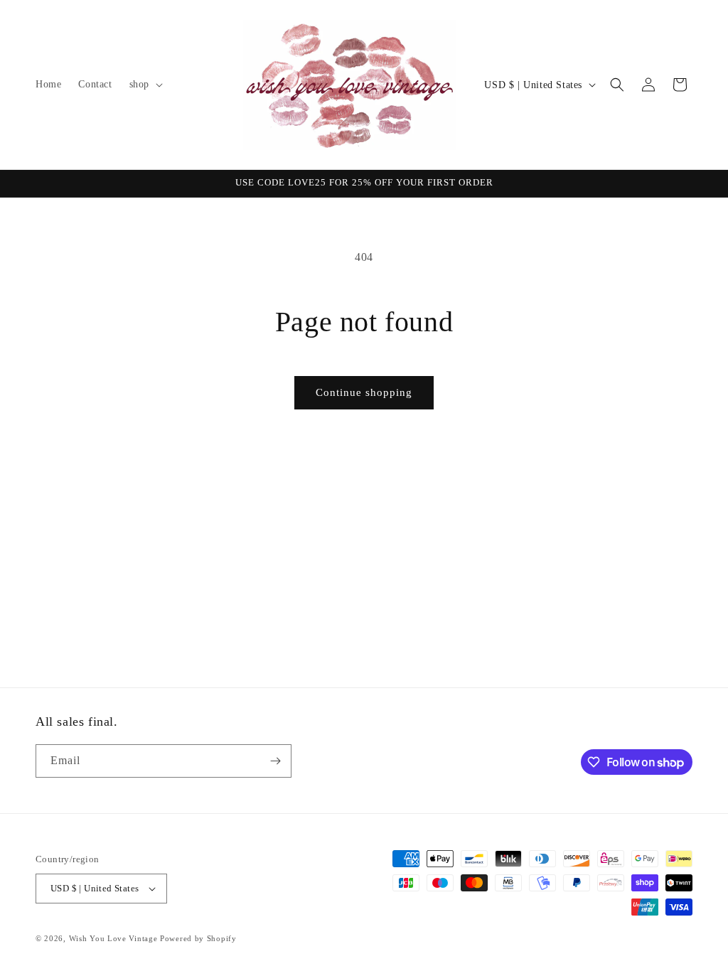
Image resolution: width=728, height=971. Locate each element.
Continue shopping (364, 392)
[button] (144, 85)
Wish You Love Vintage (113, 938)
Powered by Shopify (198, 938)
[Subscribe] (275, 761)
